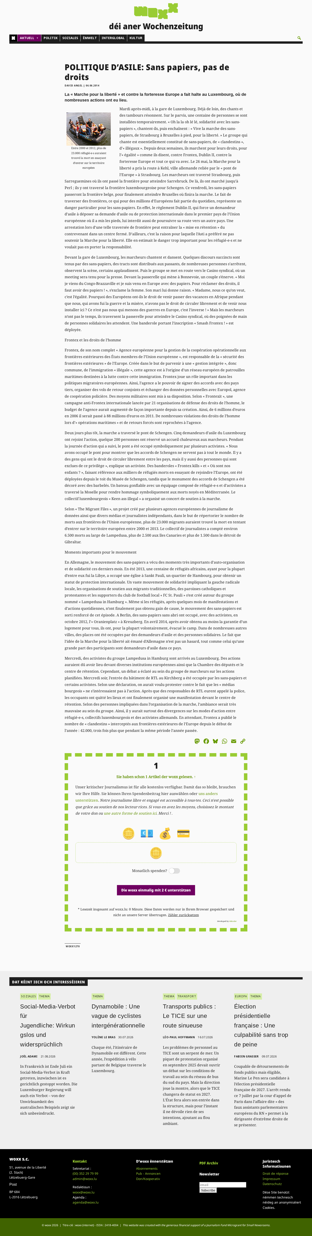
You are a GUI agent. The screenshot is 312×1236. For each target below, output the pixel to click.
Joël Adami (28, 1056)
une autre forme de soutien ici (130, 813)
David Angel (74, 85)
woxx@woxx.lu (84, 1192)
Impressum (271, 1179)
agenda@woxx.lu (86, 1202)
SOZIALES (70, 38)
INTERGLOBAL (113, 38)
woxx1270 (72, 946)
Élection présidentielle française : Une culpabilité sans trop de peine (261, 1025)
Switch (170, 871)
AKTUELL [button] (27, 38)
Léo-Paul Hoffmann (179, 1037)
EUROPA (241, 996)
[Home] (13, 38)
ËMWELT (90, 38)
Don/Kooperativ (148, 1179)
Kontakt (80, 1161)
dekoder (233, 921)
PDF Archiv (208, 1163)
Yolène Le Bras (103, 1037)
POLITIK (51, 38)
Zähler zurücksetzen (183, 915)
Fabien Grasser (246, 1056)
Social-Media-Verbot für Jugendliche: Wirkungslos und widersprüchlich (47, 1025)
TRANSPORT (186, 996)
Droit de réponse (275, 1173)
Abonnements (147, 1168)
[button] (299, 38)
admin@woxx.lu (85, 1179)
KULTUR (136, 38)
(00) (85, 1173)
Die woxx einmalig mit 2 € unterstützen (156, 890)
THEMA (44, 996)
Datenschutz (272, 1184)
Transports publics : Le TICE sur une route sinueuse (189, 1016)
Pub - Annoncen (148, 1173)
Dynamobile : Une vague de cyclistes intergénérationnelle (118, 1016)
